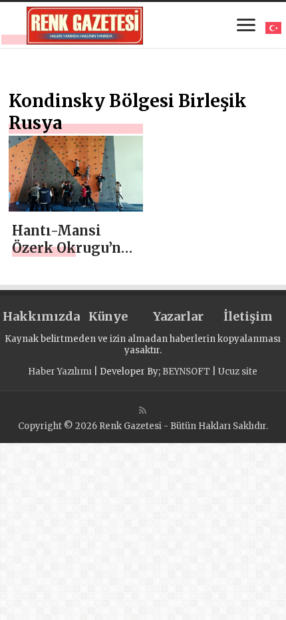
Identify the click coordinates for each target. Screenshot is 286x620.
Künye (108, 316)
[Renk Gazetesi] (85, 23)
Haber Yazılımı (60, 371)
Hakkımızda (37, 316)
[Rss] (143, 410)
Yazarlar (178, 316)
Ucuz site (237, 371)
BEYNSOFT (186, 371)
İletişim (248, 316)
